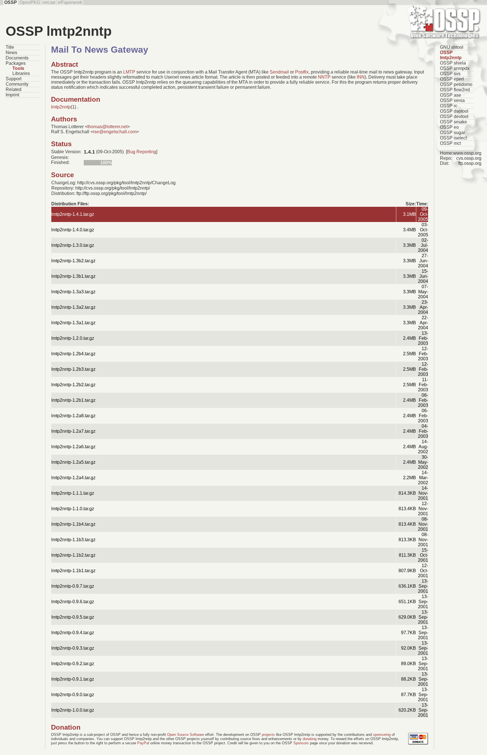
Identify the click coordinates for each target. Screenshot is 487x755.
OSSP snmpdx (455, 68)
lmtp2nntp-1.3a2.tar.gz (73, 307)
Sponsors (301, 743)
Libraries (21, 73)
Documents (17, 57)
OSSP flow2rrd (455, 89)
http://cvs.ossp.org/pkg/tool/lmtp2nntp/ (112, 188)
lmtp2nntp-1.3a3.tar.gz (73, 291)
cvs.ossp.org (468, 158)
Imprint (12, 94)
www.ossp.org (467, 153)
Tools (18, 68)
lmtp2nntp (61, 107)
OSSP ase (450, 95)
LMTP (129, 72)
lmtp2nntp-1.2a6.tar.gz (73, 446)
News (11, 52)
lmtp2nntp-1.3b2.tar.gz (73, 260)
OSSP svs (450, 73)
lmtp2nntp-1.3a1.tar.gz (73, 322)
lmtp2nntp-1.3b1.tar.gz (73, 276)
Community (17, 84)
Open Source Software (185, 734)
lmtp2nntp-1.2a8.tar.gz (73, 415)
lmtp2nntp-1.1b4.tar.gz (73, 524)
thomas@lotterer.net (107, 126)
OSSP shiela (453, 63)
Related (13, 89)
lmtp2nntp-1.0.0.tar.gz (72, 710)
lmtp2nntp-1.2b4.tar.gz (73, 353)
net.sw (49, 2)
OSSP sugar (452, 132)
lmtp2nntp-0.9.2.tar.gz (72, 663)
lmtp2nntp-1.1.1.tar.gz (72, 493)
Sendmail (279, 72)
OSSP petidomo (456, 84)
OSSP (10, 2)
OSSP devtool (454, 116)
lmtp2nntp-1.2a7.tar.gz (73, 431)
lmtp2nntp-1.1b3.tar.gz (73, 539)
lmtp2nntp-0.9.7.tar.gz (72, 586)
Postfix (302, 72)
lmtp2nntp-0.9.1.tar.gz (72, 679)
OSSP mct (450, 143)
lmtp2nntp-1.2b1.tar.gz (73, 400)
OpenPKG (29, 2)
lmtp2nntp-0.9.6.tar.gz (72, 601)
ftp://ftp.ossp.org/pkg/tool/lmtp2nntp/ (111, 193)
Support (13, 78)
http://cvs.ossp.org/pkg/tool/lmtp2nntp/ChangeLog (126, 182)
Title (10, 47)
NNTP (324, 77)
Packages (16, 63)
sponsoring (382, 734)
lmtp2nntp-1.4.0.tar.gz (72, 229)
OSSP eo (449, 127)
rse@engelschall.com (114, 131)
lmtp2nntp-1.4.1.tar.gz (72, 214)
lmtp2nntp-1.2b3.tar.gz (73, 369)
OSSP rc (448, 105)
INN (361, 77)
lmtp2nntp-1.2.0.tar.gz (72, 338)
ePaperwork (70, 2)
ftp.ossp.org (469, 163)
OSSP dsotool (454, 111)
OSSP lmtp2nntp (451, 55)
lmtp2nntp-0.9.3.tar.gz (72, 648)
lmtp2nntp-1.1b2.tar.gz (73, 555)
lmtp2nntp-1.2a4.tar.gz (73, 477)
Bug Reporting (141, 151)
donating (309, 739)
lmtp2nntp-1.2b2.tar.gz (73, 384)
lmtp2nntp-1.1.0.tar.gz (72, 508)
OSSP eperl (452, 79)
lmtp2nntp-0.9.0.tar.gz (72, 694)
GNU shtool (451, 47)
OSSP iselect (453, 138)
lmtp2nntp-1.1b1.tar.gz (73, 570)
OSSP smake (453, 121)
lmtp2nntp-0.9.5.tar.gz (72, 617)
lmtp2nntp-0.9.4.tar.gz (72, 632)
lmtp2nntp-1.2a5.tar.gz (73, 462)
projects (268, 734)
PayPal (143, 743)
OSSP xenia (452, 100)
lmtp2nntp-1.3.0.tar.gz (72, 245)
